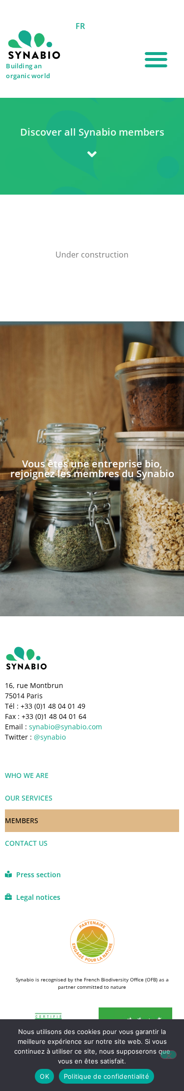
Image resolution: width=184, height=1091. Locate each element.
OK (44, 1076)
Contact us (26, 843)
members (21, 820)
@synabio (50, 737)
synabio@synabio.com (64, 726)
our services (29, 798)
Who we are (27, 775)
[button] (155, 59)
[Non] (168, 1054)
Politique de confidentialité (106, 1076)
